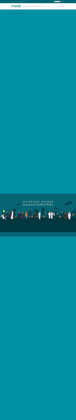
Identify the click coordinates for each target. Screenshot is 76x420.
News (44, 6)
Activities (34, 6)
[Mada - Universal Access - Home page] (16, 6)
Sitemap (16, 1)
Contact (13, 1)
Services (30, 6)
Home (24, 6)
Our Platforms (39, 6)
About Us (26, 6)
